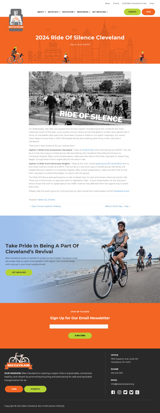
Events (116, 3)
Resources (82, 12)
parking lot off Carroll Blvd (109, 163)
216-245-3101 (117, 373)
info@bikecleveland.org (122, 384)
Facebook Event (121, 191)
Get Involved (99, 12)
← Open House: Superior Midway (45, 206)
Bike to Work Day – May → (118, 206)
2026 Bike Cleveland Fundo (134, 3)
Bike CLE (43, 200)
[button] (45, 12)
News (107, 3)
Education (67, 12)
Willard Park (88, 150)
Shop (152, 3)
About (40, 12)
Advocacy (53, 12)
